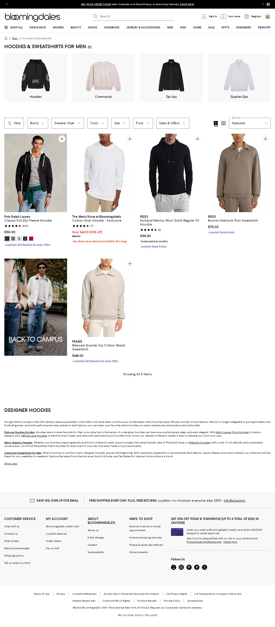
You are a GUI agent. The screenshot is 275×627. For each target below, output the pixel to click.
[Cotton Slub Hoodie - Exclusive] (103, 173)
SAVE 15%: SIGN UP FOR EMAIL (58, 500)
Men (15, 38)
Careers (92, 544)
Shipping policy (14, 555)
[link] (35, 230)
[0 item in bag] (268, 16)
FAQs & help (11, 541)
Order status (53, 541)
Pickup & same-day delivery (146, 544)
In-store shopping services (145, 537)
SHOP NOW (187, 4)
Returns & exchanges (17, 548)
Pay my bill (52, 548)
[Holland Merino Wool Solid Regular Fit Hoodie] (171, 173)
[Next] (62, 173)
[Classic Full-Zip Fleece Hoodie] (35, 173)
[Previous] (9, 173)
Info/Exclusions (234, 500)
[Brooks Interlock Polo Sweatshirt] (239, 173)
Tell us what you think (17, 562)
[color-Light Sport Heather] (19, 238)
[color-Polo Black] (7, 238)
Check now (230, 541)
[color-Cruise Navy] (25, 238)
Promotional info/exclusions (204, 541)
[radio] (7, 238)
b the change (96, 537)
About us (93, 530)
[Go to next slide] (263, 4)
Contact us (11, 533)
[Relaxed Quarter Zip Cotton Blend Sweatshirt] (103, 298)
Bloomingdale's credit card (62, 526)
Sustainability (96, 552)
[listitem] (137, 4)
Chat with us (12, 526)
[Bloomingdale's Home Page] (32, 17)
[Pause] (268, 4)
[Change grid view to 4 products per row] (216, 124)
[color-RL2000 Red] (31, 238)
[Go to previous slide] (6, 4)
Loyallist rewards (56, 533)
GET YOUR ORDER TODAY (96, 4)
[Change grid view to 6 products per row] (223, 123)
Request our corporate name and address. (176, 607)
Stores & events (138, 552)
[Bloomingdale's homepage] (6, 38)
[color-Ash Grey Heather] (13, 238)
